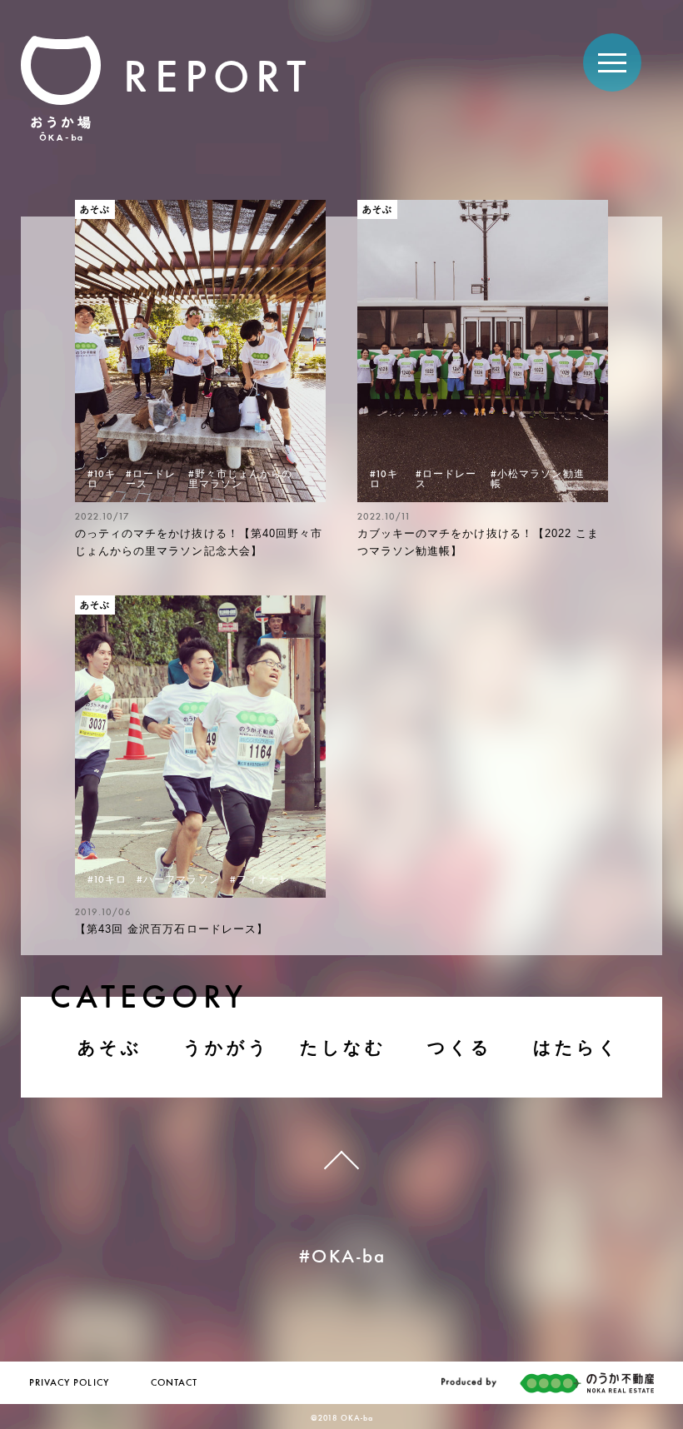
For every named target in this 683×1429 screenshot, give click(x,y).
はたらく (577, 1047)
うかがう (227, 1047)
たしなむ (343, 1047)
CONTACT (174, 1383)
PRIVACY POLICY (69, 1383)
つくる (460, 1047)
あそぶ (110, 1047)
